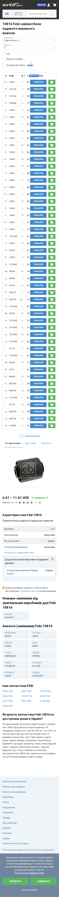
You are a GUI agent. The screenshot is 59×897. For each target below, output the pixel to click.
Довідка (6, 828)
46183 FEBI (7, 706)
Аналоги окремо (14, 59)
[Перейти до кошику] (55, 5)
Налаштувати (29, 890)
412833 (12, 425)
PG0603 (12, 103)
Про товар (30, 443)
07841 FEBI (7, 691)
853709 (12, 383)
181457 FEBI (26, 696)
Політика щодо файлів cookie (29, 873)
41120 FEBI (45, 701)
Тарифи (6, 817)
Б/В (8, 54)
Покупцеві (7, 812)
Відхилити (44, 881)
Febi (53, 529)
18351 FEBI (26, 701)
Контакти (7, 833)
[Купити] (51, 82)
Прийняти (15, 881)
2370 (11, 369)
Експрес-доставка (15, 65)
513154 (12, 89)
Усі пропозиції (12, 443)
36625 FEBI (7, 696)
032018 (12, 299)
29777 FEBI (7, 701)
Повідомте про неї (29, 591)
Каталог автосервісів (13, 786)
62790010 (9, 674)
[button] (42, 5)
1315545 (13, 236)
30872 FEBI (26, 691)
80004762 (13, 278)
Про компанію (9, 823)
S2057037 (14, 250)
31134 (12, 348)
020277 (12, 292)
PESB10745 (14, 271)
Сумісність (46, 443)
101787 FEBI (45, 691)
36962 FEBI (45, 696)
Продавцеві (8, 807)
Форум (6, 838)
